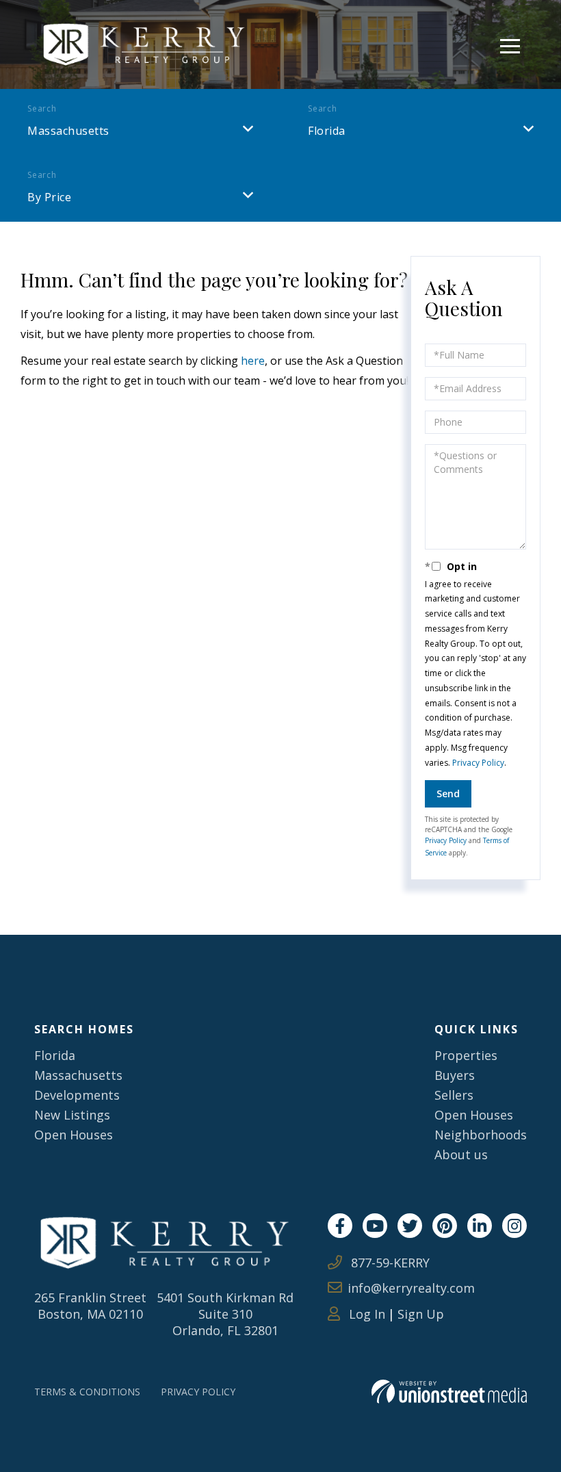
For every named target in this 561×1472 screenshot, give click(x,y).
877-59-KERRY (389, 1262)
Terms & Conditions (87, 1391)
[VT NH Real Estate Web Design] (449, 1392)
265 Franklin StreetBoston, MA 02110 (90, 1305)
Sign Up (420, 1314)
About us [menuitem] (461, 1154)
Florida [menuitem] (54, 1055)
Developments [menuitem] (77, 1095)
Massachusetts (68, 130)
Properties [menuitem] (465, 1055)
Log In (365, 1314)
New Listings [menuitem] (72, 1115)
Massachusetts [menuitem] (78, 1075)
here (253, 360)
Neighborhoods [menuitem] (480, 1134)
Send (448, 793)
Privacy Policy (478, 763)
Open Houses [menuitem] (73, 1134)
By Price (49, 197)
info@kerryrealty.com (411, 1288)
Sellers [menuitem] (453, 1095)
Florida (326, 130)
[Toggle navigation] (510, 44)
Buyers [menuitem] (454, 1075)
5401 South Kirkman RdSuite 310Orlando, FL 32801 (225, 1314)
